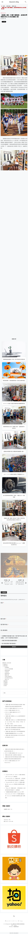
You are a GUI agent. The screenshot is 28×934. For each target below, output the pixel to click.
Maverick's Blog (14, 2)
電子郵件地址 (4, 624)
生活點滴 (5, 682)
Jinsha (15, 925)
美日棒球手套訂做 (9, 677)
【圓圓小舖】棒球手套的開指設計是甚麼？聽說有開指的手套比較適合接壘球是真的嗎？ (14, 757)
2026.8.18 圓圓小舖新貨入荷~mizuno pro (14, 708)
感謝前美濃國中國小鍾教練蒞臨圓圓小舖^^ (14, 451)
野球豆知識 (7, 670)
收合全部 (9, 662)
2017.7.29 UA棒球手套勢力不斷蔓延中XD (14, 474)
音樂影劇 (5, 684)
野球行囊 (8, 6)
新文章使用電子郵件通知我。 (9, 643)
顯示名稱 (3, 619)
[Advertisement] (14, 40)
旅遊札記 (5, 664)
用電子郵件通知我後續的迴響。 (10, 640)
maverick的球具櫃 (9, 668)
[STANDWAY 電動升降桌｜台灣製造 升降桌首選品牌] (14, 356)
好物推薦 (7, 667)
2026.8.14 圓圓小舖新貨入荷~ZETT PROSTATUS (12, 761)
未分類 (5, 685)
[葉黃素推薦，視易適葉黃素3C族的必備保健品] (14, 377)
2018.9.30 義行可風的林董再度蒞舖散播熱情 (14, 403)
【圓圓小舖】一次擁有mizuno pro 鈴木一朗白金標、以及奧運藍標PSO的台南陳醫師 (8, 584)
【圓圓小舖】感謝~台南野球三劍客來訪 (13, 725)
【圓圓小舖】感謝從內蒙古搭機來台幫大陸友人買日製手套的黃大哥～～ (14, 750)
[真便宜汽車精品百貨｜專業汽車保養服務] (14, 492)
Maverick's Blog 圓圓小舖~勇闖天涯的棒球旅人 (15, 924)
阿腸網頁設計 (16, 926)
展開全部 (4, 662)
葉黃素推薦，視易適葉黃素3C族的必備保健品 (14, 380)
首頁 (4, 6)
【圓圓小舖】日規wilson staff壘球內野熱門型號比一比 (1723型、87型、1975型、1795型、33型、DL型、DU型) (15, 721)
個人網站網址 (4, 630)
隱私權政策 (16, 933)
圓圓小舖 (14, 6)
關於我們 (11, 933)
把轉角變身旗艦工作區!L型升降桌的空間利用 (14, 359)
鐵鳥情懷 (5, 681)
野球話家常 (7, 673)
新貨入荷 (7, 679)
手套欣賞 (7, 671)
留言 (2, 603)
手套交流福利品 (8, 676)
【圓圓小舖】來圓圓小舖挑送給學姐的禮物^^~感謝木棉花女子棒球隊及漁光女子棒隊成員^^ (19, 584)
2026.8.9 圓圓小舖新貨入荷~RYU (12, 710)
